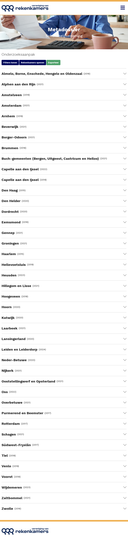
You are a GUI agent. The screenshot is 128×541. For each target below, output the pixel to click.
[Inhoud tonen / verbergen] (124, 74)
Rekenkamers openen (32, 62)
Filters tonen (10, 62)
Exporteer (53, 62)
